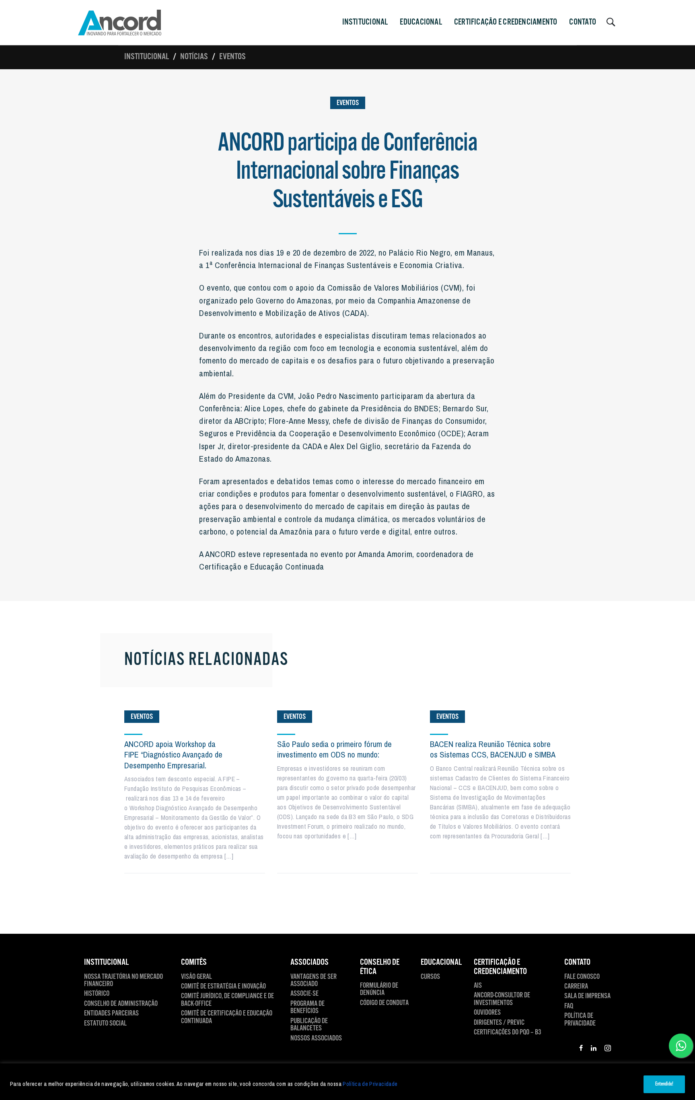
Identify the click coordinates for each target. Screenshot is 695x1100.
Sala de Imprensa (587, 996)
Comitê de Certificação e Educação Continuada (226, 1017)
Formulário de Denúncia (379, 989)
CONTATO (582, 22)
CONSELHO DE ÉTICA (379, 967)
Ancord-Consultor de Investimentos (502, 999)
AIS (478, 985)
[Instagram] (608, 1049)
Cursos (430, 976)
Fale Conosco (582, 976)
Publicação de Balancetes (309, 1024)
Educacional (421, 22)
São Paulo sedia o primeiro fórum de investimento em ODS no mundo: (334, 749)
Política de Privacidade (370, 1084)
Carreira (576, 986)
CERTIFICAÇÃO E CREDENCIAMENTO (505, 22)
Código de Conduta (384, 1003)
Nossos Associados (316, 1038)
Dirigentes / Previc (499, 1022)
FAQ (568, 1006)
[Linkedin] (593, 1049)
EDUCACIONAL (441, 962)
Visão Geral (196, 976)
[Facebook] (581, 1049)
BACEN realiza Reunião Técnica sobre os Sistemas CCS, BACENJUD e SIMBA (492, 749)
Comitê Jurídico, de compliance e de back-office (227, 1000)
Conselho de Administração (121, 1003)
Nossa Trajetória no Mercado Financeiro (123, 980)
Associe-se (304, 993)
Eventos (232, 57)
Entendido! (664, 1084)
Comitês (194, 962)
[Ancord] (119, 22)
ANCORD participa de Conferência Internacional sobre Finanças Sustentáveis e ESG (347, 171)
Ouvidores (487, 1012)
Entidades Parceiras (111, 1013)
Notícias (194, 57)
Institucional (146, 57)
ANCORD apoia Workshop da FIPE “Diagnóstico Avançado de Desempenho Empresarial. (173, 755)
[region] (347, 1081)
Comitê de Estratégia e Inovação (223, 986)
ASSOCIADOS (309, 962)
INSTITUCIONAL (365, 22)
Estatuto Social (105, 1023)
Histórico (96, 993)
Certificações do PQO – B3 (507, 1032)
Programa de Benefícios (307, 1007)
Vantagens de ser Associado (313, 980)
